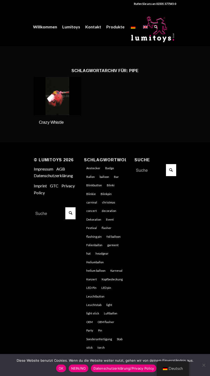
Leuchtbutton (95, 296)
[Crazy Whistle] (57, 96)
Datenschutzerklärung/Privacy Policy (123, 368)
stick (89, 347)
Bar (116, 176)
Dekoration (93, 219)
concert (91, 210)
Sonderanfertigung (99, 339)
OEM (89, 322)
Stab (119, 339)
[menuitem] (45, 27)
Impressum (43, 168)
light (109, 304)
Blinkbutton (94, 185)
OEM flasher (106, 322)
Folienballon (94, 245)
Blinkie (91, 194)
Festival (91, 228)
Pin (100, 330)
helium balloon (96, 270)
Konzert (91, 279)
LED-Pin (91, 287)
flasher (106, 228)
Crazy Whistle (51, 122)
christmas (108, 202)
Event (110, 219)
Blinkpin (106, 194)
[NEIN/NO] (203, 365)
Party (89, 330)
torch (101, 347)
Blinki (110, 185)
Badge (109, 168)
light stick (92, 313)
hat (88, 253)
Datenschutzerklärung (53, 175)
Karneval (116, 270)
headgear (102, 253)
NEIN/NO (78, 368)
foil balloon (114, 236)
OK (61, 368)
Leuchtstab (93, 304)
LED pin (106, 287)
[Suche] (156, 27)
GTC (54, 185)
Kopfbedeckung (112, 279)
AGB (60, 168)
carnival (91, 202)
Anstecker (93, 168)
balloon (104, 176)
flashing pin (94, 236)
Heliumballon (95, 262)
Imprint (40, 185)
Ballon (90, 176)
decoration (109, 210)
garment (113, 245)
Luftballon (110, 313)
